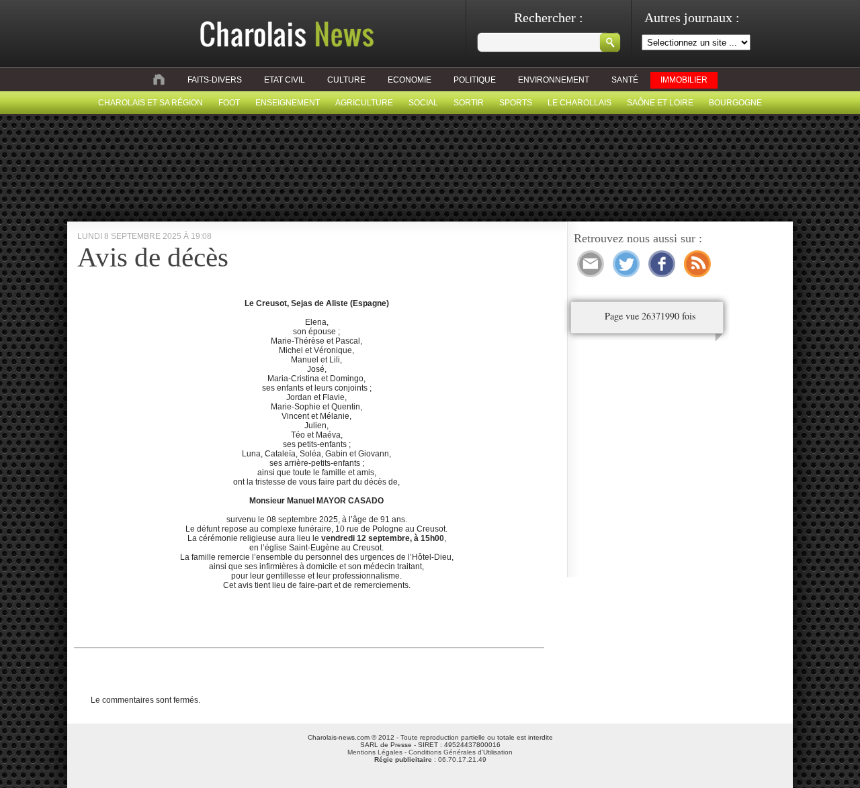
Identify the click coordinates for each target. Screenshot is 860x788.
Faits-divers (214, 80)
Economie (409, 80)
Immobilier (683, 80)
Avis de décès (152, 257)
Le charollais (579, 102)
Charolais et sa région (150, 102)
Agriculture (364, 102)
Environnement (553, 80)
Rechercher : (548, 17)
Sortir (469, 102)
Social (423, 102)
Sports (515, 102)
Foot (229, 102)
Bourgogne (735, 102)
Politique (475, 80)
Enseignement (287, 102)
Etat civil (284, 80)
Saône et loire (660, 102)
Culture (346, 80)
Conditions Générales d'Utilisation (460, 752)
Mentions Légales (374, 752)
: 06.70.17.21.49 (430, 759)
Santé (624, 80)
